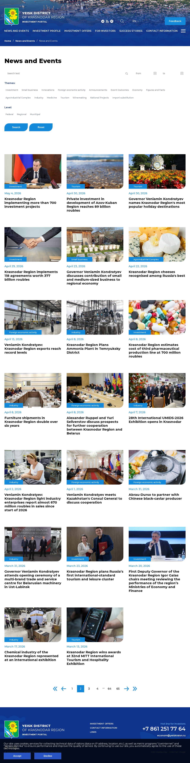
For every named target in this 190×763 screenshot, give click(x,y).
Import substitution (123, 97)
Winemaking (80, 97)
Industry (38, 97)
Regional (21, 114)
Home (7, 41)
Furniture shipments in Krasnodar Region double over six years (31, 422)
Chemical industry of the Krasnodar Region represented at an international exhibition (31, 656)
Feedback (175, 21)
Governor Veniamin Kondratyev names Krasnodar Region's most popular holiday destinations (157, 203)
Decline (48, 756)
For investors (105, 31)
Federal (9, 114)
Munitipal (35, 114)
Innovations (47, 90)
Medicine (52, 97)
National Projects (99, 97)
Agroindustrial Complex (18, 97)
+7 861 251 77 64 (164, 728)
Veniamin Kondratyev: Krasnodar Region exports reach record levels (32, 349)
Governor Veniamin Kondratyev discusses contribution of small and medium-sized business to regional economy (94, 277)
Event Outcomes (120, 90)
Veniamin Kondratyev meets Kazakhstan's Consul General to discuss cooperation (94, 498)
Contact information (162, 31)
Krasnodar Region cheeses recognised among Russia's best (157, 274)
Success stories (130, 31)
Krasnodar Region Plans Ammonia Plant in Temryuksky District (93, 349)
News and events (16, 31)
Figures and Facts (155, 90)
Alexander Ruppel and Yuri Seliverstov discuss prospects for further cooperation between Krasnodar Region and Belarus (94, 425)
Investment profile (47, 31)
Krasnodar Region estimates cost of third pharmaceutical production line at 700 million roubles (155, 350)
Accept (17, 756)
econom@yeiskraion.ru (171, 735)
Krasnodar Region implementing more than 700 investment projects (30, 203)
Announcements (98, 90)
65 (117, 688)
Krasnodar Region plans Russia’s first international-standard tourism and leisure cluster (95, 575)
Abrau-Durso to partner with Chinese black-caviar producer (155, 497)
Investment (11, 90)
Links (93, 732)
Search (16, 127)
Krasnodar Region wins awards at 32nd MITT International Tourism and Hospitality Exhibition (94, 658)
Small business (30, 90)
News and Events (25, 41)
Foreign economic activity (72, 90)
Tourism (64, 97)
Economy (137, 90)
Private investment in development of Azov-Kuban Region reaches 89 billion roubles (92, 204)
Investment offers (77, 31)
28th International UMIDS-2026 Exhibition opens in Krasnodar (156, 420)
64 (109, 688)
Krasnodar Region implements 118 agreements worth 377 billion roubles (31, 276)
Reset (41, 127)
